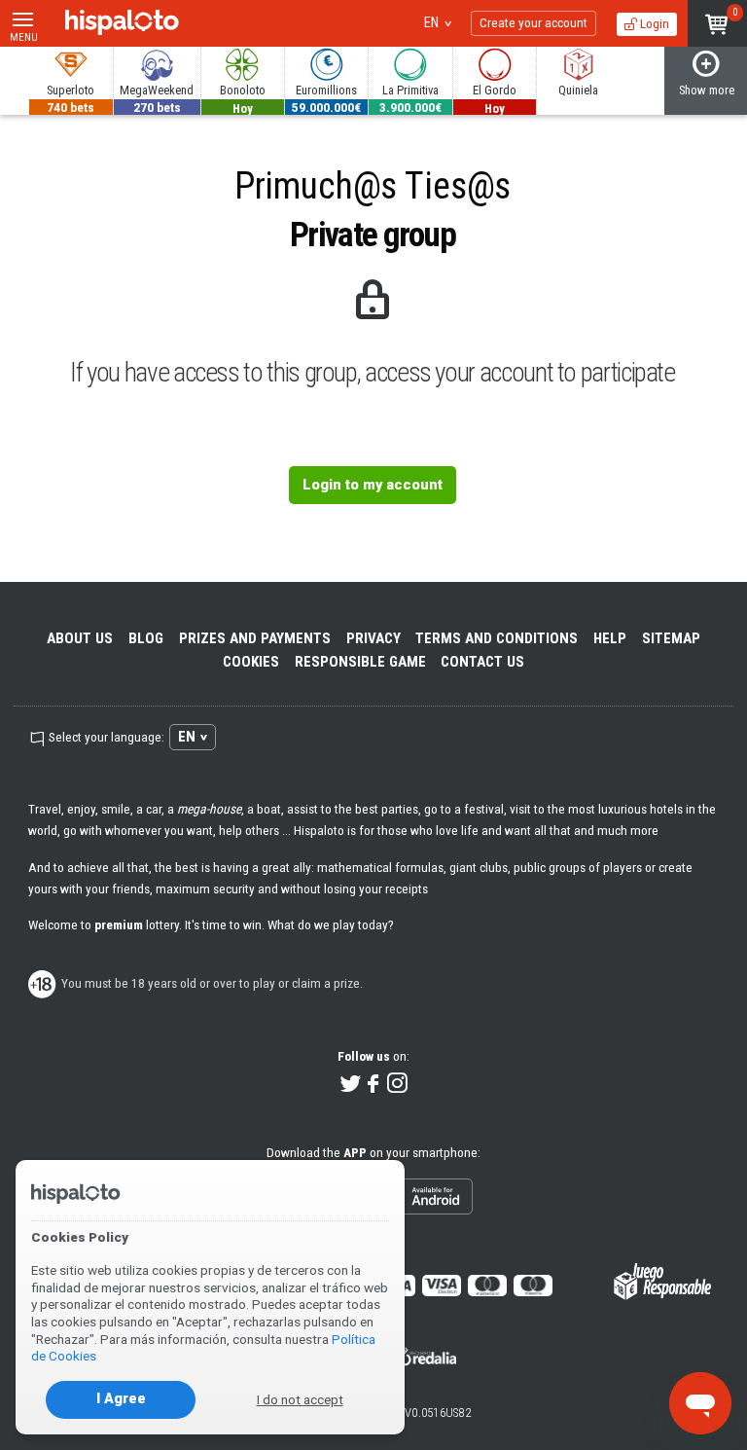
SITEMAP (671, 638)
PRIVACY (373, 638)
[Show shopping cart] (717, 23)
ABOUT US (80, 638)
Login (653, 23)
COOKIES (251, 662)
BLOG (145, 638)
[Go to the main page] (122, 23)
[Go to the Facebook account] (374, 1084)
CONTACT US (482, 662)
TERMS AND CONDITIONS (496, 638)
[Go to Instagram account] (397, 1084)
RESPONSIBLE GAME (360, 662)
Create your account (533, 22)
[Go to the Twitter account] (350, 1084)
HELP (609, 638)
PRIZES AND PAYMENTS (255, 638)
